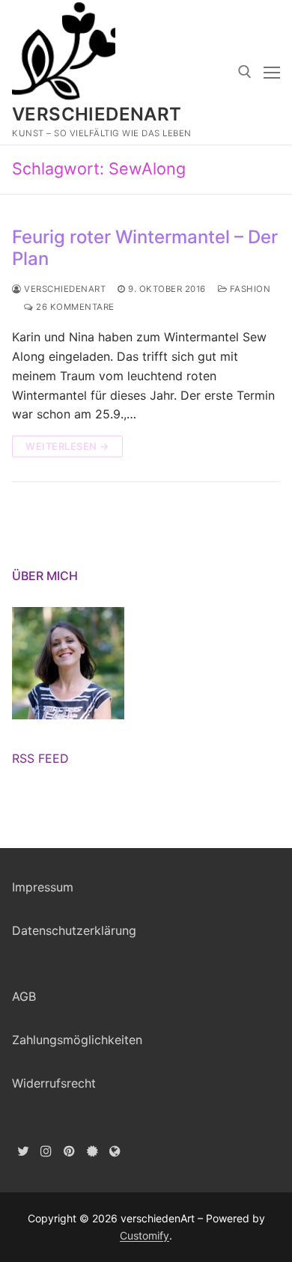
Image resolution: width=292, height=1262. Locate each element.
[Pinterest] (69, 1150)
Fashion (248, 289)
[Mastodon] (115, 1150)
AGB (24, 996)
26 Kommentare (74, 307)
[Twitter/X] (23, 1150)
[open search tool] (245, 72)
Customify (144, 1235)
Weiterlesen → (67, 446)
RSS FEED (40, 758)
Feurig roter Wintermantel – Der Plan (145, 247)
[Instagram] (46, 1150)
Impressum (42, 887)
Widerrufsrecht (54, 1083)
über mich (45, 575)
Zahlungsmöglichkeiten (77, 1039)
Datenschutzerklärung (74, 930)
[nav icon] (272, 72)
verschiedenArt (97, 114)
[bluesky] (92, 1150)
